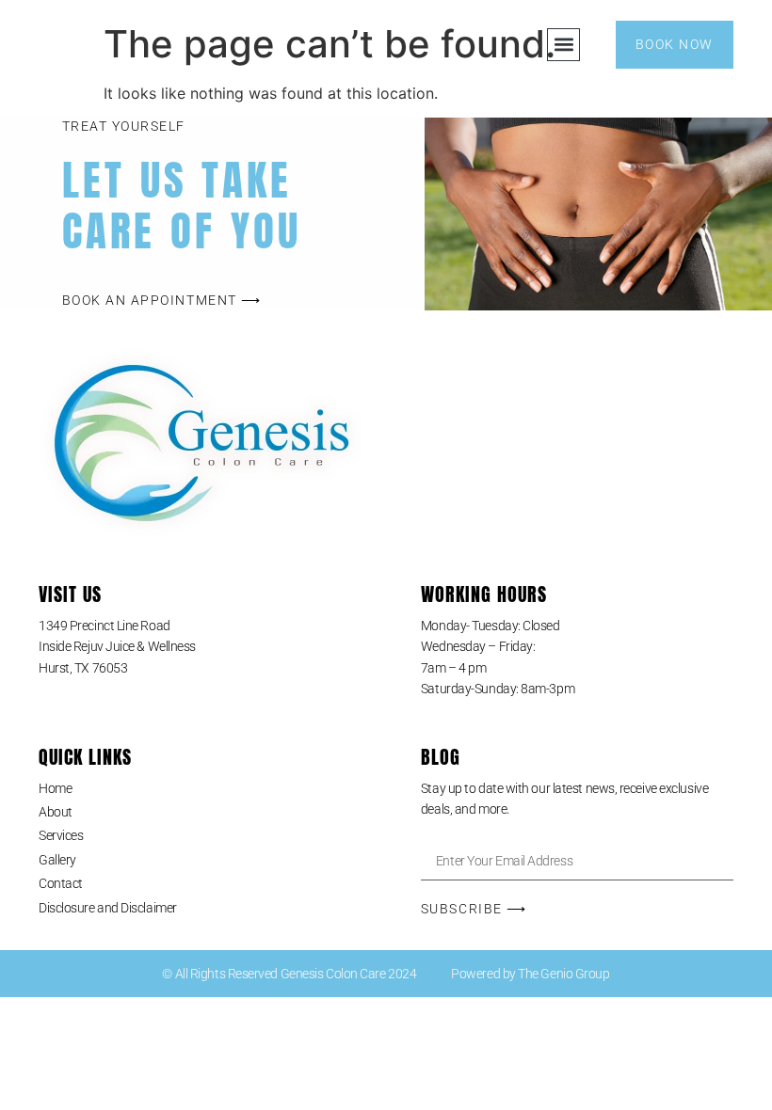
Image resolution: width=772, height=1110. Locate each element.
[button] (563, 44)
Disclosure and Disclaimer (108, 907)
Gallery (57, 859)
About (55, 811)
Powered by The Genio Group (530, 973)
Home (55, 788)
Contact (61, 883)
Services (61, 835)
